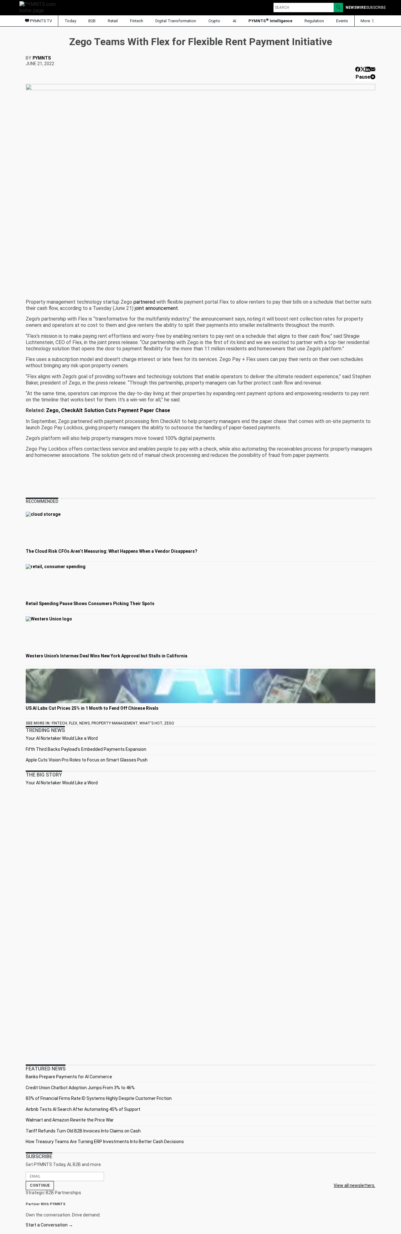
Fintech (136, 20)
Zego (169, 723)
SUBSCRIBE (376, 7)
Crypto (214, 20)
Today (70, 20)
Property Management (114, 723)
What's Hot (150, 723)
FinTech (59, 723)
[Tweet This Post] (362, 69)
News (84, 723)
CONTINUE (40, 1185)
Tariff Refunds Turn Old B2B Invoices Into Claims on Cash (83, 1130)
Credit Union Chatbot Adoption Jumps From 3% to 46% (80, 1087)
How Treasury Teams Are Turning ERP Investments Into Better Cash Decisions (105, 1141)
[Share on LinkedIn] (367, 69)
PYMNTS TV (40, 20)
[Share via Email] (372, 69)
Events (342, 20)
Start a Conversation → (49, 1224)
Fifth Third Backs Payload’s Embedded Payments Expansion (86, 749)
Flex (73, 723)
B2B (92, 20)
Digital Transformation (175, 20)
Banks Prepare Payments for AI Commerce (69, 1076)
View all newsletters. (354, 1185)
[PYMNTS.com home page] (39, 7)
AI (234, 20)
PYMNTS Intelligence (270, 20)
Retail (113, 20)
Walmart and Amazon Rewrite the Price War (70, 1119)
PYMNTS (42, 57)
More (366, 20)
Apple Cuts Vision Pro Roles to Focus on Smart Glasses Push (87, 759)
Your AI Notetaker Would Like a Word (62, 738)
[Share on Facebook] (357, 69)
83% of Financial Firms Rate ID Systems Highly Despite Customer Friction (99, 1098)
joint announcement (156, 308)
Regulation (314, 20)
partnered (144, 302)
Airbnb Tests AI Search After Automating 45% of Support (83, 1109)
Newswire (356, 7)
